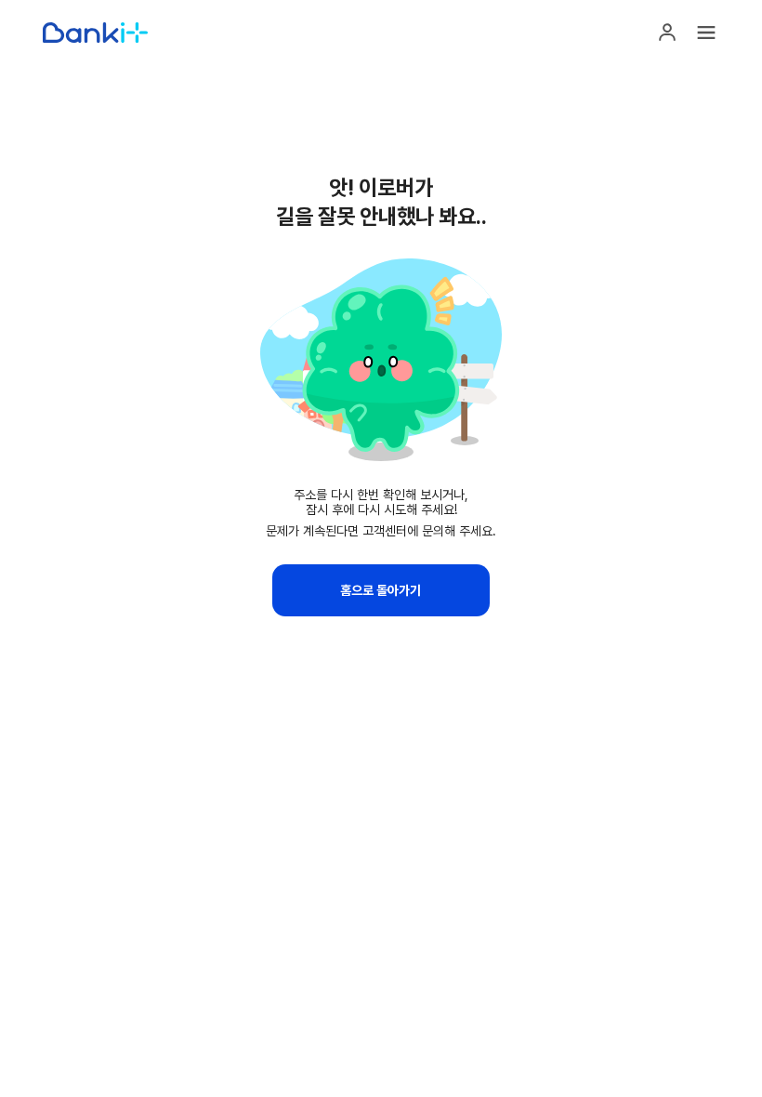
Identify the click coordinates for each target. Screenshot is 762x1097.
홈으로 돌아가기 (380, 590)
